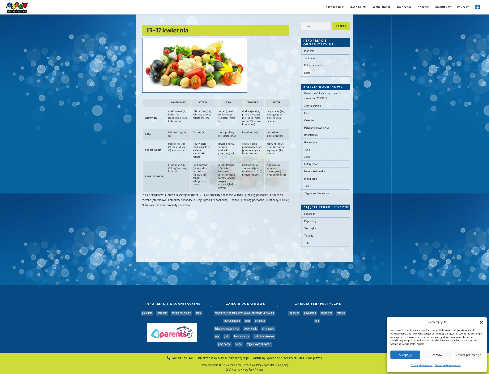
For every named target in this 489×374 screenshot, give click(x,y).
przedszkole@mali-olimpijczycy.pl (225, 358)
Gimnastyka (310, 142)
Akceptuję (405, 355)
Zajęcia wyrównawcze (316, 193)
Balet (307, 113)
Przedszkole (335, 7)
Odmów (437, 355)
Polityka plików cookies (422, 365)
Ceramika (309, 120)
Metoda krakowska (314, 171)
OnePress (231, 369)
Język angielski (312, 105)
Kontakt (463, 7)
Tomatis (308, 235)
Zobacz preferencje (468, 355)
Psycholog (310, 221)
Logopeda (309, 213)
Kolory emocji (311, 164)
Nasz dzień (358, 7)
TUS (306, 242)
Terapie (423, 7)
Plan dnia (309, 50)
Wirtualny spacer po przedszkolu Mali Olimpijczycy (287, 358)
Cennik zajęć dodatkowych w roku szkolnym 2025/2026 (244, 312)
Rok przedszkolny (314, 65)
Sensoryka (310, 228)
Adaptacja (404, 7)
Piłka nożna (310, 178)
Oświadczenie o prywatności (448, 365)
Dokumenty (443, 7)
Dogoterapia (311, 134)
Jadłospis (309, 58)
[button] (481, 322)
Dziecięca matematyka (316, 127)
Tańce (307, 186)
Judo (307, 156)
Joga (307, 149)
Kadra (307, 72)
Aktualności (381, 7)
